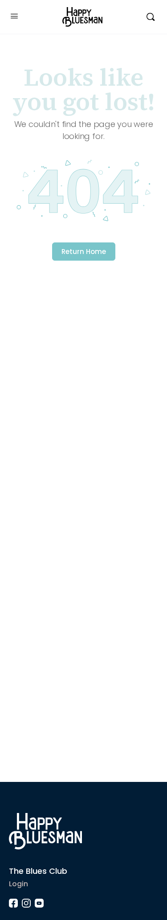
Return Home (83, 251)
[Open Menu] (14, 16)
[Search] (150, 17)
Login (18, 884)
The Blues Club (38, 870)
